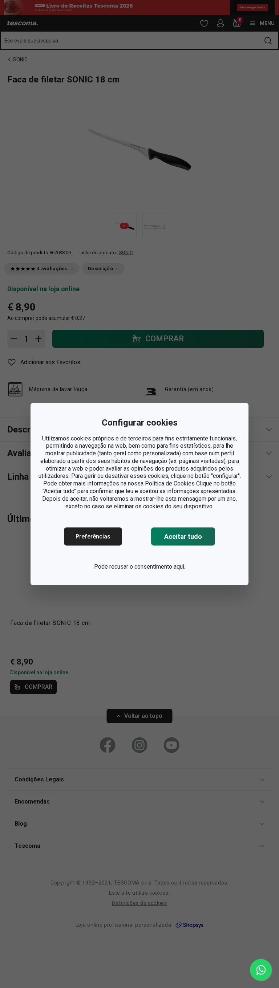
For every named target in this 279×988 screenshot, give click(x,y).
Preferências (93, 536)
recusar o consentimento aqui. (147, 566)
